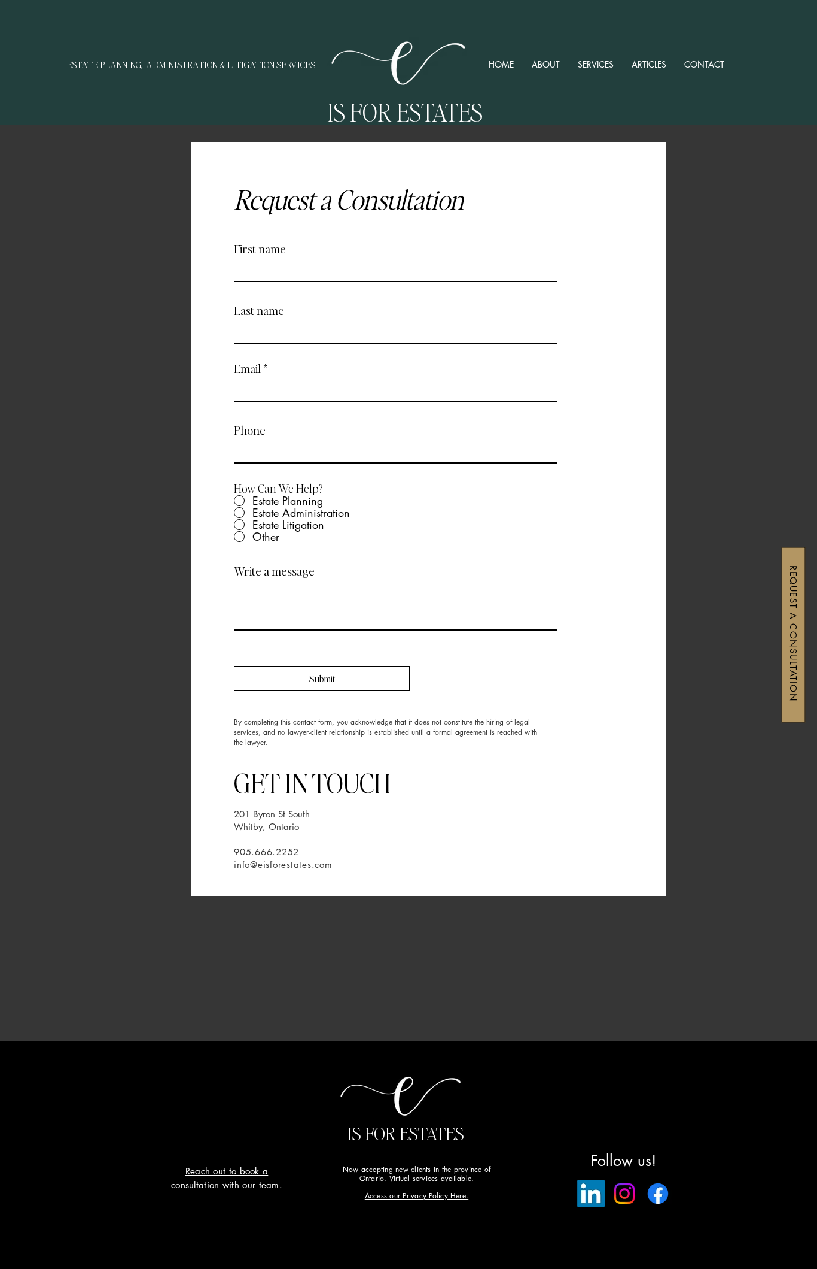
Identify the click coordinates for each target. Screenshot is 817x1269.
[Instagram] (624, 1193)
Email (247, 368)
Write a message (274, 571)
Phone (250, 430)
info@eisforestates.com (283, 864)
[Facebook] (658, 1193)
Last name (259, 310)
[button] (596, 65)
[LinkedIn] (591, 1193)
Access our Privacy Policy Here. (416, 1196)
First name (260, 249)
